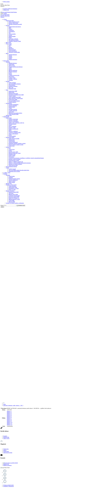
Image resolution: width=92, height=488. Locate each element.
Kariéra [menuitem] (10, 72)
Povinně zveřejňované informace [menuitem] (16, 66)
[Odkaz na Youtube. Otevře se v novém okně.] (4, 482)
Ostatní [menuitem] (10, 125)
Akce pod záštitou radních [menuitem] (14, 100)
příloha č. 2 (9, 412)
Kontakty (5, 436)
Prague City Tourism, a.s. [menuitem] (14, 198)
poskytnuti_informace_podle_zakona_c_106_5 (13, 405)
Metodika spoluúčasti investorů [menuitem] (15, 24)
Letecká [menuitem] (10, 35)
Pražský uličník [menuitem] (12, 155)
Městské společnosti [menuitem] (13, 70)
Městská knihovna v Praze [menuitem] (14, 199)
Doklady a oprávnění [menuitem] (13, 120)
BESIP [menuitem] (10, 37)
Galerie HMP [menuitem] (11, 200)
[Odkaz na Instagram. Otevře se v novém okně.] (4, 475)
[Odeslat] (20, 205)
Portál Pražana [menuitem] (12, 141)
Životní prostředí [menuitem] (12, 49)
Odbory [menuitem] (10, 69)
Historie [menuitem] (10, 55)
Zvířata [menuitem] (10, 134)
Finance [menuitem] (10, 74)
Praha (4, 404)
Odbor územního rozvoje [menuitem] (14, 21)
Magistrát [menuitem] (8, 62)
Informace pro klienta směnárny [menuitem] (15, 164)
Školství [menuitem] (10, 47)
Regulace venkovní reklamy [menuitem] (15, 159)
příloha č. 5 (9, 416)
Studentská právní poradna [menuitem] (14, 171)
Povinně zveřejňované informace (10, 8)
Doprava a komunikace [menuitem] (14, 121)
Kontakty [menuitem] (5, 173)
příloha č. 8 (9, 419)
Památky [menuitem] (10, 57)
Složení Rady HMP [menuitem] (13, 187)
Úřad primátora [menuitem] (12, 85)
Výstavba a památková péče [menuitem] (15, 132)
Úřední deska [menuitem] (11, 64)
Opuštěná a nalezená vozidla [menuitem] (15, 41)
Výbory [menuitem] (10, 108)
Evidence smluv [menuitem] (12, 77)
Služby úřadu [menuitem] (9, 117)
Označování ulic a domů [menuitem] (14, 160)
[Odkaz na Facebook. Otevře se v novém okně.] (4, 472)
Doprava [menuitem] (8, 25)
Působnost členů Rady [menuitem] (13, 93)
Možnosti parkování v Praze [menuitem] (15, 153)
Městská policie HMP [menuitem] (13, 194)
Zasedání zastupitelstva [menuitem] (13, 104)
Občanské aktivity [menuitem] (12, 124)
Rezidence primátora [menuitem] (13, 86)
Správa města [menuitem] (6, 60)
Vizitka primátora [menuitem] (12, 82)
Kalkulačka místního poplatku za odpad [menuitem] (17, 143)
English (5, 13)
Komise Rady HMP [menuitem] (13, 99)
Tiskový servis (6, 438)
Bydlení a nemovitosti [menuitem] (13, 119)
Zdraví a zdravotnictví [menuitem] (13, 133)
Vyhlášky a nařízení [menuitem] (13, 79)
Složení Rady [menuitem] (11, 92)
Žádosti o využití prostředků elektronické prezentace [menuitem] (20, 162)
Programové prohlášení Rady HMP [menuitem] (16, 94)
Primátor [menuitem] (8, 81)
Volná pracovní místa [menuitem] (13, 165)
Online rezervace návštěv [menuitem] (14, 138)
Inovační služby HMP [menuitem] (13, 152)
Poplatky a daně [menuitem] (12, 127)
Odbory (5, 450)
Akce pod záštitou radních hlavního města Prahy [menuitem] (19, 170)
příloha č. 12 (9, 424)
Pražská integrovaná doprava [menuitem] (15, 26)
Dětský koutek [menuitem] (12, 182)
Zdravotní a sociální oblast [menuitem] (14, 52)
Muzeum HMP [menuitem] (12, 201)
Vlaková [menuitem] (10, 29)
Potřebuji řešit (6, 437)
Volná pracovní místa (7, 452)
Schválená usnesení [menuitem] (13, 109)
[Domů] (3, 403)
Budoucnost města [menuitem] (10, 20)
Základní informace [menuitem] (13, 54)
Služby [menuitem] (10, 44)
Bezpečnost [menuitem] (11, 48)
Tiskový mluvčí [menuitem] (12, 181)
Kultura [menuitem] (10, 58)
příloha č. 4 (9, 415)
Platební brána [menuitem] (12, 139)
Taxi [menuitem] (10, 32)
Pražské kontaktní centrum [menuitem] (14, 178)
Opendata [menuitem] (11, 80)
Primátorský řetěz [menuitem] (12, 88)
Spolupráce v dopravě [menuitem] (13, 38)
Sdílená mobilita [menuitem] (12, 36)
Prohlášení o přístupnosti (8, 486)
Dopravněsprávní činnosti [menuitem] (11, 166)
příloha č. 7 (9, 418)
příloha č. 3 (9, 413)
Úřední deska (6, 451)
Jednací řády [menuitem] (11, 111)
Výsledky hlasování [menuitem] (13, 110)
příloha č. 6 (9, 417)
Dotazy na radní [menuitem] (12, 189)
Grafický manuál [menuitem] (12, 169)
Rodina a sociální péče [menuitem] (13, 128)
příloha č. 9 (9, 421)
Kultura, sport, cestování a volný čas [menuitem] (16, 122)
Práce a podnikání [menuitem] (12, 126)
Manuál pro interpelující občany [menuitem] (15, 113)
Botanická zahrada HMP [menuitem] (14, 197)
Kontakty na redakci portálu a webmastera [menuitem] (15, 203)
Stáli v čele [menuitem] (11, 87)
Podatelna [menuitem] (11, 177)
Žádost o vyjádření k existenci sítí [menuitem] (16, 161)
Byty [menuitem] (10, 46)
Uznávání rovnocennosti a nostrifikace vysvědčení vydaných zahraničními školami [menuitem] (26, 158)
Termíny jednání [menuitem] (12, 96)
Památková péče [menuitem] (12, 154)
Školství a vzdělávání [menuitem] (13, 131)
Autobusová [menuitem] (11, 30)
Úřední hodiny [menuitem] (12, 176)
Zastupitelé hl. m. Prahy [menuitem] (14, 188)
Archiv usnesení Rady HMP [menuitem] (15, 97)
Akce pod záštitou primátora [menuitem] (15, 83)
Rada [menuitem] (7, 89)
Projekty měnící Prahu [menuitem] (13, 23)
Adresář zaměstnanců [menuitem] (13, 142)
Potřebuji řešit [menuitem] (6, 116)
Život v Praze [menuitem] (9, 43)
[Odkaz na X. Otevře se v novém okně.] (4, 479)
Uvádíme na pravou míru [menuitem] (14, 75)
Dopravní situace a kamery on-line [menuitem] (16, 144)
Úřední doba (6, 449)
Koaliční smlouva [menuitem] (12, 102)
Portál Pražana (13, 12)
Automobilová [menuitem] (12, 31)
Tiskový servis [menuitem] (12, 65)
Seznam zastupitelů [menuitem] (13, 105)
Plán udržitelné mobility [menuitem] (14, 40)
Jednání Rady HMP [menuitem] (13, 91)
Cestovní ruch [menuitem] (12, 149)
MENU (2, 206)
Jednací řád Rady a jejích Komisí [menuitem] (16, 98)
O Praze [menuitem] (5, 19)
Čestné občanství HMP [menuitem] (13, 114)
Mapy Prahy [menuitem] (8, 42)
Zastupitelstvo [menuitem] (9, 103)
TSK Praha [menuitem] (11, 193)
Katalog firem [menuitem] (11, 145)
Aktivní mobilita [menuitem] (12, 34)
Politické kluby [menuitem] (12, 107)
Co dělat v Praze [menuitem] (6, 172)
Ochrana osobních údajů (8, 485)
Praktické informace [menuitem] (13, 59)
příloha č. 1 (9, 411)
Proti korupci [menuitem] (11, 76)
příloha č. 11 (9, 423)
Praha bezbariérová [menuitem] (13, 51)
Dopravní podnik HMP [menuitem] (14, 192)
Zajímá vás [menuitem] (8, 147)
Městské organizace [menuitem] (13, 71)
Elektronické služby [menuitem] (10, 137)
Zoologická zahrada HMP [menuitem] (14, 195)
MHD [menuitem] (10, 27)
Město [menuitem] (7, 53)
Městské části (6, 9)
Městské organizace (7, 465)
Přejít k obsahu (6, 1)
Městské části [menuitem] (9, 115)
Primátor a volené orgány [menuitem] (11, 184)
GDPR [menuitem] (10, 68)
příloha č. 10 (9, 422)
